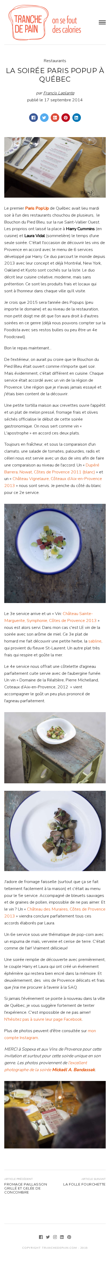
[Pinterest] (69, 1238)
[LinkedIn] (62, 1238)
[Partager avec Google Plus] (55, 117)
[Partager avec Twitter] (44, 117)
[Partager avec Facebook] (33, 117)
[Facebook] (41, 1238)
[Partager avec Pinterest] (65, 117)
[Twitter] (48, 1238)
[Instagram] (55, 1238)
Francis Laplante (58, 93)
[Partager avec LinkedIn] (76, 117)
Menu (102, 22)
